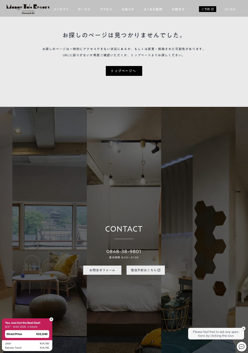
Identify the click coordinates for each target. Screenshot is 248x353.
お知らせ (127, 9)
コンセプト (61, 9)
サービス (84, 9)
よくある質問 (153, 9)
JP (226, 9)
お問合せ (178, 9)
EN (233, 9)
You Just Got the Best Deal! (22, 322)
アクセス (106, 9)
